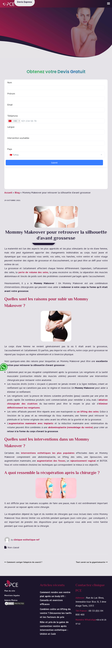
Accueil (8, 192)
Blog (17, 192)
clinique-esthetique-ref (26, 539)
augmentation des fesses (51, 460)
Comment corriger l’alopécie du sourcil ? (24, 562)
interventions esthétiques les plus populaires (47, 452)
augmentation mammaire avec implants (31, 423)
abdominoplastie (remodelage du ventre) (70, 427)
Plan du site (9, 591)
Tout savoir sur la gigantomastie (90, 562)
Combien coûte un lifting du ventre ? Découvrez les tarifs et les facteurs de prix (55, 613)
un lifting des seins (87, 411)
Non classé (13, 547)
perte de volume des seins (33, 272)
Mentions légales (12, 595)
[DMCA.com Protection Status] (14, 607)
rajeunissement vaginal (83, 460)
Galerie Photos (10, 600)
